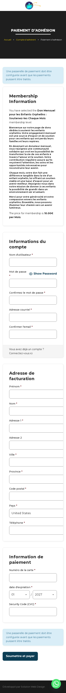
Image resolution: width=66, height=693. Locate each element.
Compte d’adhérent (26, 39)
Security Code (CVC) (22, 604)
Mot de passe (17, 273)
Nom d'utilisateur (21, 254)
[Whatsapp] (56, 684)
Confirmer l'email (21, 326)
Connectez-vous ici (21, 353)
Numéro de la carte (22, 570)
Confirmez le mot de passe (27, 292)
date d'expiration (20, 587)
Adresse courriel (20, 309)
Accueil (7, 39)
